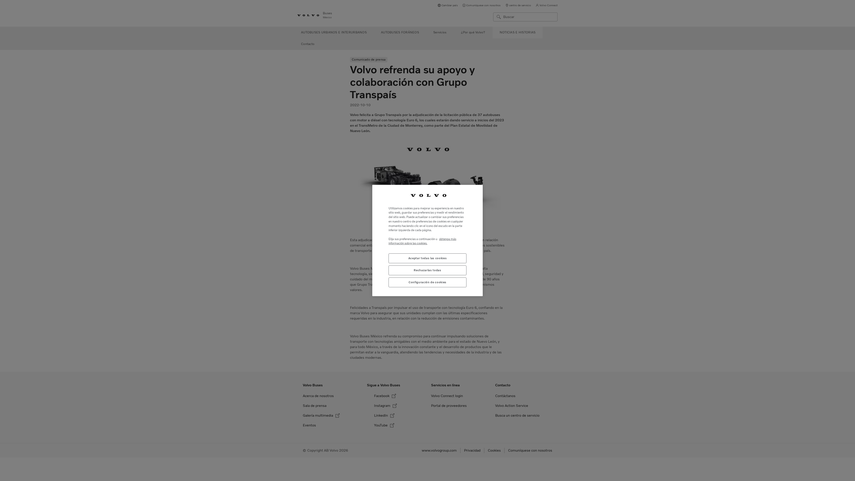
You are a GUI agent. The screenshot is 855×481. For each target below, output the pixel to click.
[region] (427, 240)
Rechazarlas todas (427, 270)
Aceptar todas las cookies (427, 258)
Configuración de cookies (427, 282)
